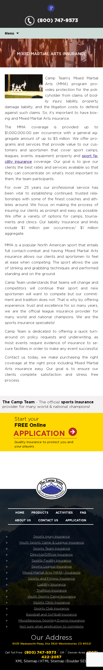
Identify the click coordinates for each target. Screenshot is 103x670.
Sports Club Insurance (51, 608)
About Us (23, 520)
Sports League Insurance (51, 566)
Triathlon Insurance (51, 590)
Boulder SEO (77, 661)
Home (19, 512)
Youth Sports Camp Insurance (51, 596)
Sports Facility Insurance (51, 560)
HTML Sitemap (52, 661)
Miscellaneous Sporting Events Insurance (51, 620)
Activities (64, 512)
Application (75, 520)
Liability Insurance (51, 584)
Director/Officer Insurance (51, 554)
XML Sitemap (26, 661)
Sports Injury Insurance (51, 536)
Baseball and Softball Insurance (51, 614)
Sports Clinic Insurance (51, 602)
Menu (9, 33)
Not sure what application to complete (52, 626)
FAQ (83, 512)
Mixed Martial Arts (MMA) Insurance (51, 572)
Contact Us (48, 520)
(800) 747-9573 (56, 20)
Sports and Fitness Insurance (51, 578)
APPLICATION (39, 433)
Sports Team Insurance (51, 548)
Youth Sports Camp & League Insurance (51, 542)
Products (39, 512)
